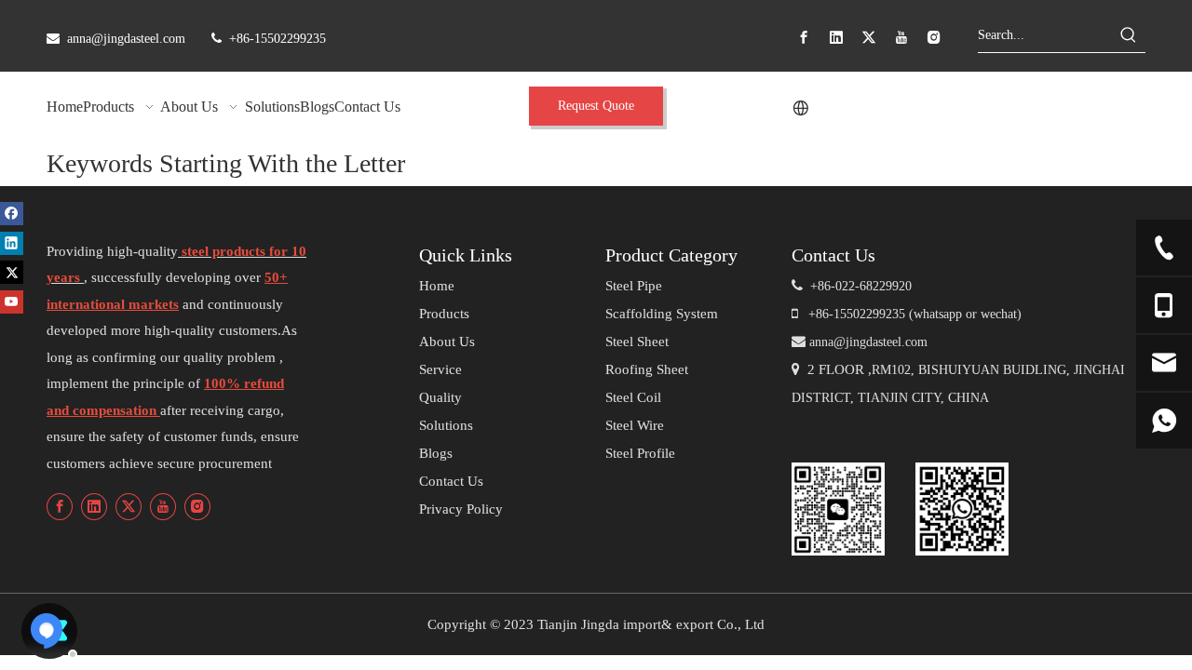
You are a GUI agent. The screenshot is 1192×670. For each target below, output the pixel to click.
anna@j (829, 342)
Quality (440, 397)
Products (444, 313)
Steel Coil (633, 397)
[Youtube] (901, 37)
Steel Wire (634, 425)
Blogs (436, 453)
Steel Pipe (633, 285)
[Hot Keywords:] (1128, 35)
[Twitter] (869, 37)
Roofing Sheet (646, 369)
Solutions (446, 425)
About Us (447, 341)
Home (436, 285)
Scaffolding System (661, 313)
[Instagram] (934, 37)
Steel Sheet (637, 341)
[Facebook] (804, 37)
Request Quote (596, 106)
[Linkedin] (836, 37)
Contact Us (451, 481)
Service (440, 369)
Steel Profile (640, 453)
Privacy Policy (461, 509)
